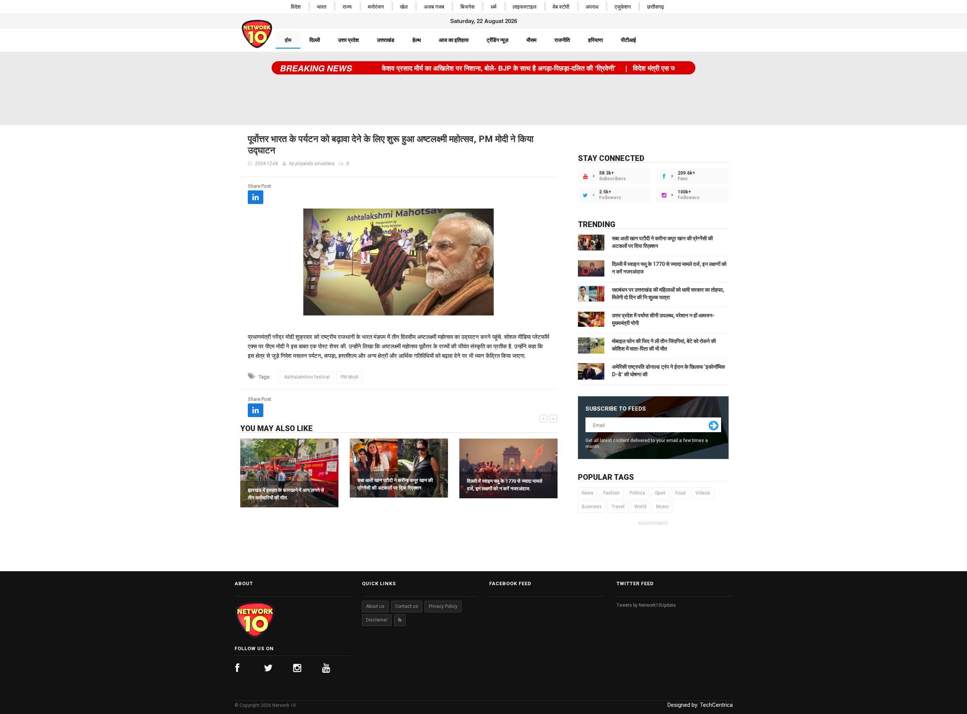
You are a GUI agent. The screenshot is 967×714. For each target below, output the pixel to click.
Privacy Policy (443, 606)
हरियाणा (595, 40)
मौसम (531, 40)
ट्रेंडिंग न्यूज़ (497, 40)
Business (592, 506)
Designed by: (700, 705)
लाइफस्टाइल (524, 7)
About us (375, 606)
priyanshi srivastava (314, 163)
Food (680, 493)
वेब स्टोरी (561, 7)
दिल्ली (314, 40)
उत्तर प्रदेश (348, 40)
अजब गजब (434, 7)
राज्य (347, 7)
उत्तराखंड (385, 40)
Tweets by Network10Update (646, 605)
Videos (702, 493)
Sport (660, 493)
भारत (321, 7)
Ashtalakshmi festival (307, 377)
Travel (618, 506)
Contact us (406, 606)
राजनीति (562, 40)
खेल (404, 7)
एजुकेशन (623, 7)
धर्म (493, 7)
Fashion (611, 493)
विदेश (296, 7)
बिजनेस (467, 7)
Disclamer (377, 620)
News (587, 493)
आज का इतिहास (453, 40)
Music (662, 506)
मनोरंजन (376, 7)
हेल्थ (416, 40)
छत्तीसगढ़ (655, 7)
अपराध (591, 7)
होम (288, 40)
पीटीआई (628, 40)
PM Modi (349, 377)
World (640, 506)
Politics (637, 493)
